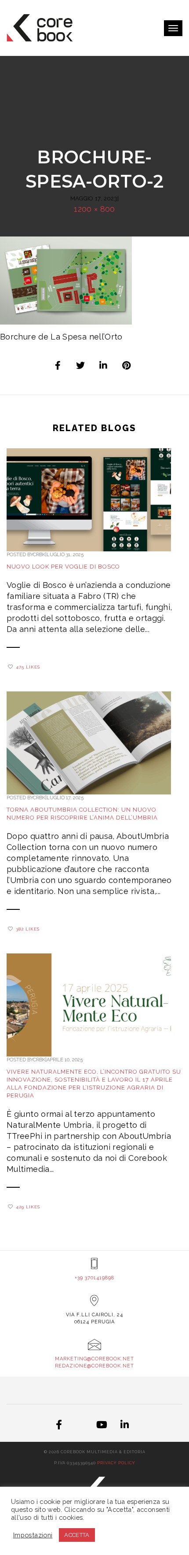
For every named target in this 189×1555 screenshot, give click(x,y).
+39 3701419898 (94, 1278)
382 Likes (28, 929)
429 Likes (28, 1206)
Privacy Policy (116, 1463)
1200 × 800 (94, 209)
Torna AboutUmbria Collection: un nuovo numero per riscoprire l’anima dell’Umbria (82, 813)
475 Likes (28, 667)
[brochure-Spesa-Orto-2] (58, 365)
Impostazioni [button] (32, 1535)
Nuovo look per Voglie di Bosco (63, 566)
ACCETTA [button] (77, 1535)
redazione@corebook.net (94, 1366)
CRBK (39, 555)
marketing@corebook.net (94, 1359)
